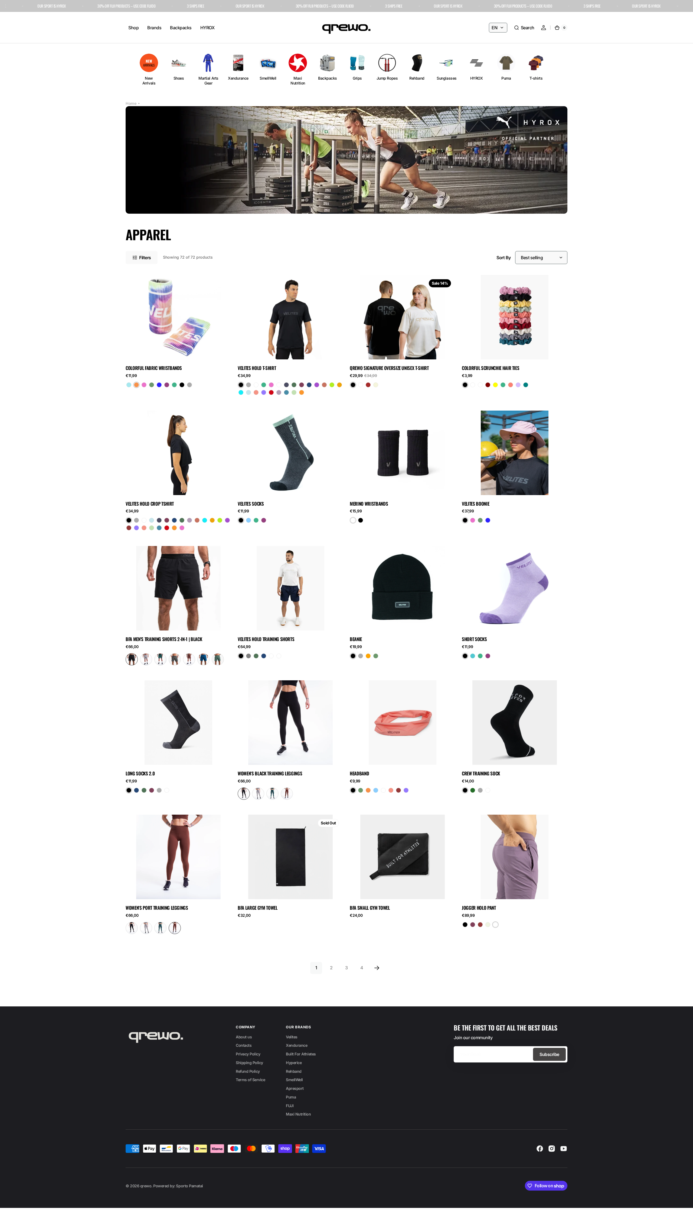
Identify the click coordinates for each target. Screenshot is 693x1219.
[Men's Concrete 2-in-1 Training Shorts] (146, 659)
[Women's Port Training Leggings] (287, 794)
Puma (291, 1097)
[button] (524, 28)
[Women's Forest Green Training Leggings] (272, 794)
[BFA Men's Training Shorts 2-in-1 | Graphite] (175, 659)
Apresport (295, 1088)
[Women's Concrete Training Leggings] (258, 794)
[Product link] (178, 337)
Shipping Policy (249, 1062)
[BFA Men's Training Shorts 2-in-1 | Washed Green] (218, 659)
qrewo (146, 1186)
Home (131, 103)
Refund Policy (248, 1071)
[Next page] (377, 968)
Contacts (243, 1045)
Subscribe (549, 1054)
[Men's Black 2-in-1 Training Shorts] (132, 659)
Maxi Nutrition (298, 1114)
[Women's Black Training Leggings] (244, 794)
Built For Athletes (301, 1054)
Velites (292, 1037)
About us (244, 1037)
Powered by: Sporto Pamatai (178, 1186)
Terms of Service (250, 1079)
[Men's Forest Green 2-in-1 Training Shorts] (160, 659)
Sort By (503, 257)
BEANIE (356, 639)
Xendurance (296, 1045)
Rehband (294, 1071)
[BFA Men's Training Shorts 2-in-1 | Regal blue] (203, 659)
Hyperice (294, 1062)
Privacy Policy (248, 1054)
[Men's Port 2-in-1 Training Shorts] (189, 659)
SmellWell (294, 1079)
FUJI (289, 1105)
